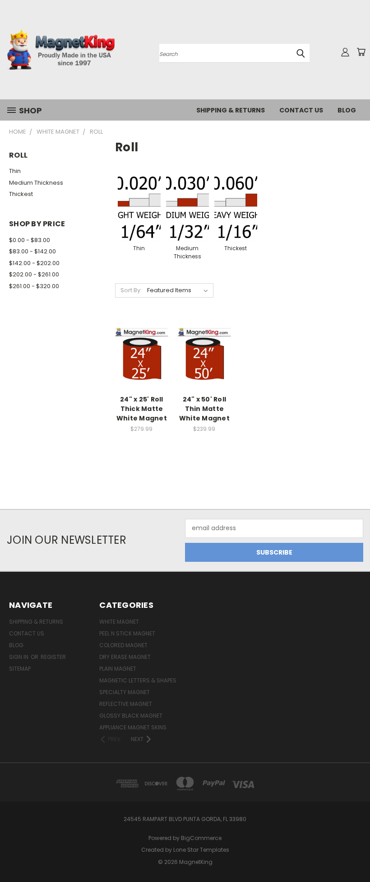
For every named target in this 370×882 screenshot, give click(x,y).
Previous (356, 854)
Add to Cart (141, 370)
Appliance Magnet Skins (132, 727)
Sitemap (20, 668)
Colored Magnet (123, 645)
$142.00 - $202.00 (34, 263)
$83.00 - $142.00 (32, 251)
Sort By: (131, 290)
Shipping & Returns (230, 110)
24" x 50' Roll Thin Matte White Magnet (204, 409)
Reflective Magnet (125, 704)
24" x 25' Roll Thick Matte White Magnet (141, 409)
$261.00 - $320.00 (34, 286)
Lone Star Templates (201, 850)
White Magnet (119, 621)
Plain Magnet (117, 668)
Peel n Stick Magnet (127, 633)
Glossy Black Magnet (130, 715)
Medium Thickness (36, 182)
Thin (15, 171)
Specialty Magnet (124, 692)
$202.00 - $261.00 (34, 274)
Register (53, 657)
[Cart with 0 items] (360, 51)
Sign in (19, 657)
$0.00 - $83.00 (29, 240)
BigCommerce (201, 838)
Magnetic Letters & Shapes (137, 680)
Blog (347, 110)
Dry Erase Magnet (125, 657)
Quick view (141, 336)
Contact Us (301, 110)
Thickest (21, 194)
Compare (138, 354)
